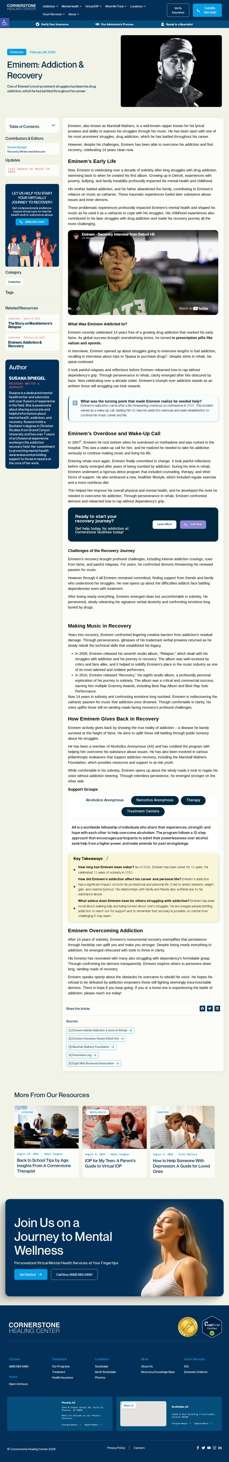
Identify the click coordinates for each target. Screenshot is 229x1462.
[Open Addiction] (57, 6)
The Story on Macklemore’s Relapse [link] (30, 325)
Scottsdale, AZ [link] (180, 1406)
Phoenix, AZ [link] (68, 1402)
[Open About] (78, 14)
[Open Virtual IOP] (100, 6)
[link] (4, 22)
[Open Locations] (144, 6)
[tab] (104, 800)
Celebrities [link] (17, 52)
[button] (53, 125)
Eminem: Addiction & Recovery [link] (25, 344)
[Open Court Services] (64, 14)
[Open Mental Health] (81, 6)
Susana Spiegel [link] (27, 378)
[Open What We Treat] (126, 6)
